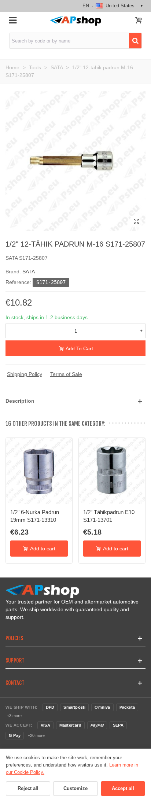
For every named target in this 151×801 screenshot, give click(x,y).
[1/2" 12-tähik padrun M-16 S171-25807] (136, 221)
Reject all (28, 788)
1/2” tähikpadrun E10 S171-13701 (109, 516)
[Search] (135, 40)
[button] (75, 401)
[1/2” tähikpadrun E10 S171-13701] (112, 471)
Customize (75, 788)
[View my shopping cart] (139, 21)
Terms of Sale (66, 374)
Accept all (123, 788)
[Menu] (12, 20)
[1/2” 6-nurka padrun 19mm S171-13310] (39, 471)
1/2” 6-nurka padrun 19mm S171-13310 (34, 516)
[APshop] (75, 21)
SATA (28, 271)
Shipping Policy (24, 374)
